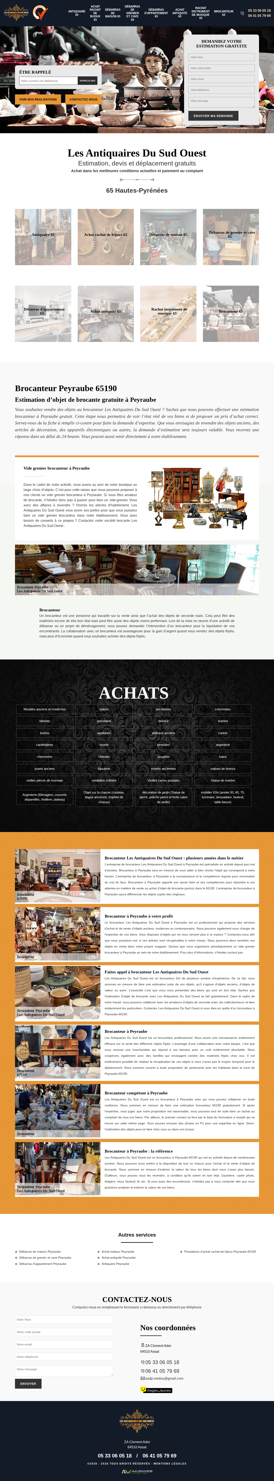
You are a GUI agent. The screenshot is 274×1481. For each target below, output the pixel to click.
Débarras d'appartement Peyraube (42, 1263)
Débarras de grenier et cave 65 (132, 13)
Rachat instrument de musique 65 (201, 13)
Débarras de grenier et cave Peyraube (45, 1257)
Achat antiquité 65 (179, 13)
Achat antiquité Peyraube (119, 1257)
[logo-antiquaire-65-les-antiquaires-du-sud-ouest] (16, 13)
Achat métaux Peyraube (118, 1251)
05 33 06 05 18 (259, 10)
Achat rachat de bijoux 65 (95, 13)
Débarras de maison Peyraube (40, 1251)
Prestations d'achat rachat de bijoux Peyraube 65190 (220, 1251)
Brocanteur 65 (223, 13)
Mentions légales (170, 1463)
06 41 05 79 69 (259, 16)
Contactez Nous (83, 99)
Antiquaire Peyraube (115, 1263)
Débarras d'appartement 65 (156, 13)
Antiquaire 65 (76, 13)
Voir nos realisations (38, 99)
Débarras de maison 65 (113, 13)
